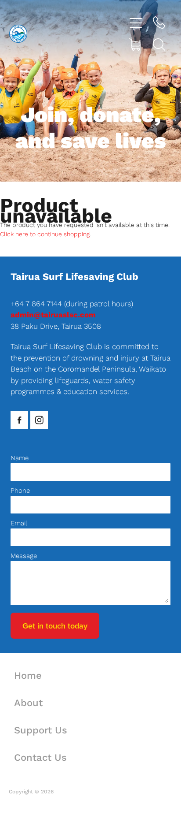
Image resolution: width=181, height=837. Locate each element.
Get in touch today (54, 625)
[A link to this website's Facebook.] (19, 420)
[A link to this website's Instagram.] (39, 420)
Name (20, 457)
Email (19, 523)
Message (24, 555)
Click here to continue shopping (45, 234)
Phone (20, 490)
